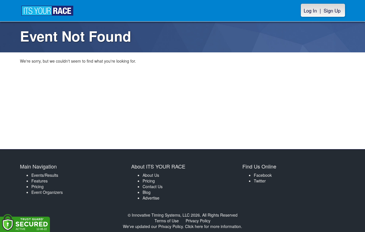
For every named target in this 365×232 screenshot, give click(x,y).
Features (39, 181)
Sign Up (332, 10)
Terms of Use (167, 220)
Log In (310, 10)
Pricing (37, 186)
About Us (151, 175)
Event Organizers (47, 192)
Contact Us (153, 186)
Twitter (260, 181)
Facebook (263, 175)
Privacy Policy (198, 220)
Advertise (151, 198)
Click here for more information (213, 226)
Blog (147, 192)
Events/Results (44, 175)
